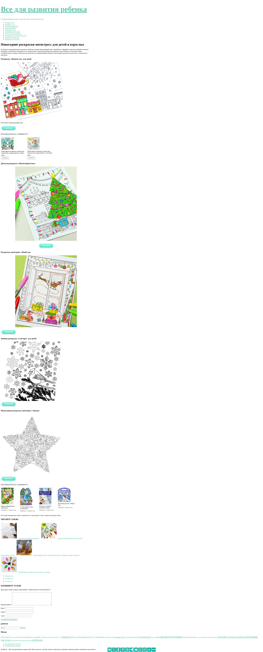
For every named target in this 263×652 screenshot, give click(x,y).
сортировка (14, 640)
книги (153, 637)
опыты (198, 637)
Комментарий (6, 605)
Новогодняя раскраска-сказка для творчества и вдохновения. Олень (12, 152)
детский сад (109, 637)
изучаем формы (131, 637)
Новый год (9, 576)
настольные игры (189, 637)
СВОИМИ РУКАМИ (12, 32)
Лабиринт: (5, 510)
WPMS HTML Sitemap (12, 646)
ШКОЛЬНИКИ (10, 28)
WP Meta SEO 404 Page (13, 644)
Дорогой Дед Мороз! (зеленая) (8, 507)
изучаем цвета (144, 637)
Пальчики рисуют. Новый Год (66, 504)
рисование (9, 581)
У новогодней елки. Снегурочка (26, 507)
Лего (60, 637)
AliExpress (5, 637)
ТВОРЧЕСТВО (10, 30)
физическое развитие (25, 640)
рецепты (241, 637)
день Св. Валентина (96, 637)
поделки (222, 636)
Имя (3, 608)
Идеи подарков (14, 637)
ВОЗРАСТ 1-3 (10, 24)
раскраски (9, 579)
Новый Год (12, 510)
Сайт (2, 616)
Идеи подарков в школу (51, 637)
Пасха (75, 637)
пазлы (203, 637)
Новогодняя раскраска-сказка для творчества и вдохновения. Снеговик (39, 152)
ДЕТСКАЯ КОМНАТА (13, 34)
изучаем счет (119, 637)
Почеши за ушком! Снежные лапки (45, 507)
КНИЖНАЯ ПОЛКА (12, 39)
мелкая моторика (171, 636)
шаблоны (37, 639)
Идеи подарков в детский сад (32, 637)
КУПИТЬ (5, 158)
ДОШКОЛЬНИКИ (11, 26)
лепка (157, 637)
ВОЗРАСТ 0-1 (10, 23)
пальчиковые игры (211, 637)
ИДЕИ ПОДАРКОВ (12, 37)
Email (3, 612)
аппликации (83, 637)
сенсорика (6, 640)
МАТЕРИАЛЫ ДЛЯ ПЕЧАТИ (15, 36)
